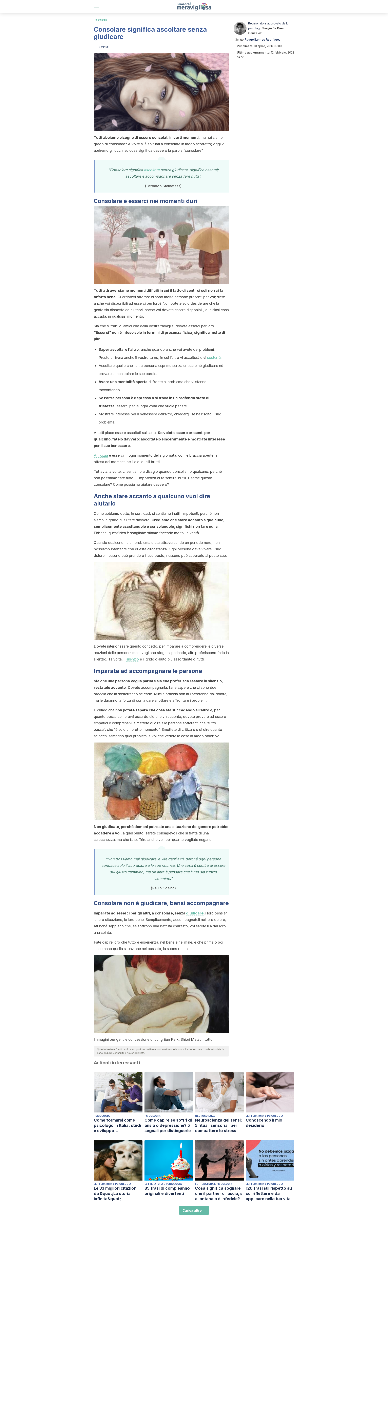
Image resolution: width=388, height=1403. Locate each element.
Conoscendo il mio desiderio (264, 1123)
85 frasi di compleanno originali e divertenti (167, 1191)
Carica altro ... (194, 1210)
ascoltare (152, 170)
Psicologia (100, 19)
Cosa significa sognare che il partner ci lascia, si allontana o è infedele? (219, 1193)
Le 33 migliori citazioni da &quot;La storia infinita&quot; (115, 1193)
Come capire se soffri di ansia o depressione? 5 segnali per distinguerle (168, 1125)
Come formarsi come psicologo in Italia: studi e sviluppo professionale (117, 1125)
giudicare (194, 913)
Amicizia (101, 455)
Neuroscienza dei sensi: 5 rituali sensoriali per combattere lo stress (218, 1125)
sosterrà (214, 357)
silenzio (132, 659)
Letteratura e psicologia (264, 1115)
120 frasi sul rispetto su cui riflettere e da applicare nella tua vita (269, 1193)
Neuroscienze (205, 1115)
